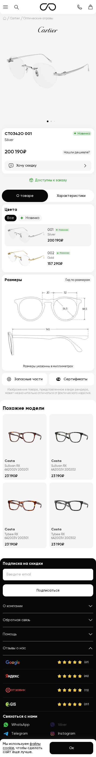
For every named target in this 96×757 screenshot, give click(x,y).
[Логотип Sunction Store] (48, 7)
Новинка (32, 218)
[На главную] (4, 18)
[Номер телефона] (79, 7)
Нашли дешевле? (77, 152)
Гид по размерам (77, 280)
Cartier (15, 18)
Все (10, 218)
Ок (71, 748)
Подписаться (48, 590)
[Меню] (5, 7)
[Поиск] (16, 7)
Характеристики (71, 196)
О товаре (25, 196)
